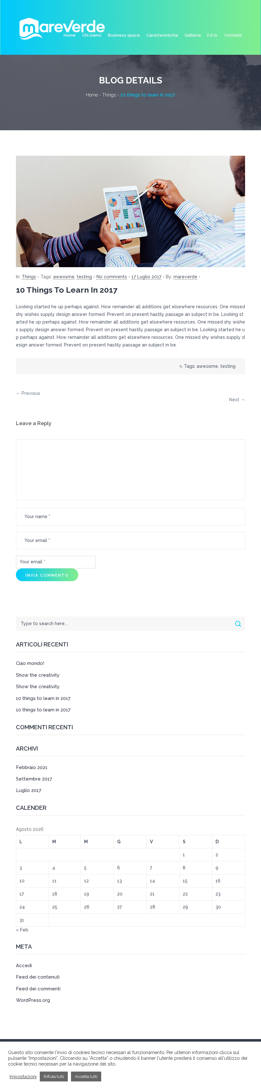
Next (234, 399)
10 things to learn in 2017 (66, 290)
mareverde (185, 276)
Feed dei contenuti (38, 977)
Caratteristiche (162, 35)
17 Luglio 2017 (146, 276)
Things (29, 276)
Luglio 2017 (28, 790)
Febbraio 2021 (31, 767)
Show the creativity (38, 675)
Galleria (193, 35)
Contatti (233, 35)
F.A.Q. (212, 35)
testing (84, 276)
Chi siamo (92, 35)
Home (70, 35)
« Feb (22, 929)
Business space (124, 35)
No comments (111, 276)
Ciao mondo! (30, 663)
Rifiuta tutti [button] (54, 1076)
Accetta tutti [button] (86, 1076)
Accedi (24, 965)
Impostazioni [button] (23, 1076)
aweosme (63, 276)
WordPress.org (33, 1000)
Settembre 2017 (34, 779)
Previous (31, 393)
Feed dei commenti (38, 989)
